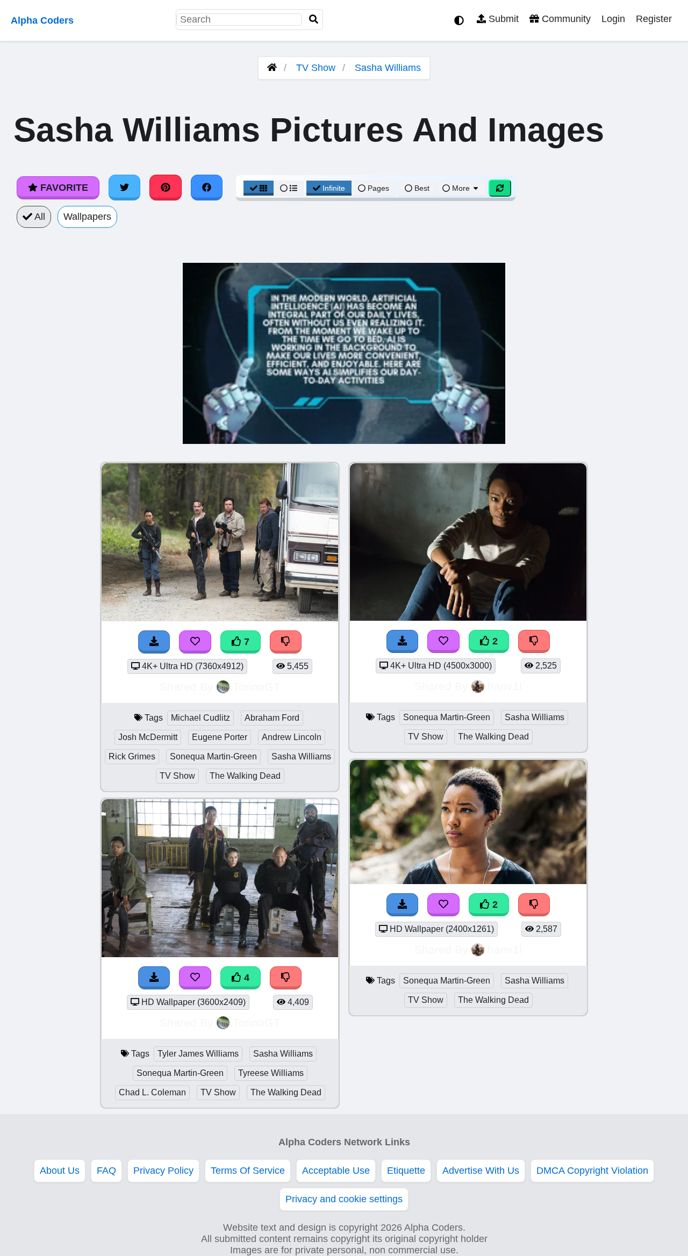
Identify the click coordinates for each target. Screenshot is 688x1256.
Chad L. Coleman (152, 1092)
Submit (502, 18)
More (461, 188)
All (38, 216)
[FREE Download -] (402, 641)
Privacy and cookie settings (344, 1199)
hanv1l (505, 686)
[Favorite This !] (443, 641)
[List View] (289, 188)
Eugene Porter (219, 737)
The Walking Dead (245, 775)
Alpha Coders (42, 20)
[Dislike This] (534, 641)
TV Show (315, 67)
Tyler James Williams (198, 1053)
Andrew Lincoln (291, 737)
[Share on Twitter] (125, 187)
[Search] (314, 20)
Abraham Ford (272, 717)
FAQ (106, 1170)
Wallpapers (87, 216)
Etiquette (406, 1170)
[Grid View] (258, 188)
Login (613, 18)
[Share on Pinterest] (165, 187)
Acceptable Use (336, 1170)
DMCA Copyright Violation (592, 1170)
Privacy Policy (163, 1170)
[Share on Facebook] (207, 187)
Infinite (333, 188)
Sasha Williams (388, 67)
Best (420, 188)
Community (565, 18)
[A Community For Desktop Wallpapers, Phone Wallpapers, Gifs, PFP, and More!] (272, 67)
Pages (378, 188)
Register (654, 18)
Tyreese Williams (271, 1073)
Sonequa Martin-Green (213, 756)
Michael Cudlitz (200, 717)
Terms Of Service (248, 1170)
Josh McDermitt (147, 737)
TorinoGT (256, 686)
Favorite (63, 187)
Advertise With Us (480, 1170)
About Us (60, 1170)
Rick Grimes (132, 756)
